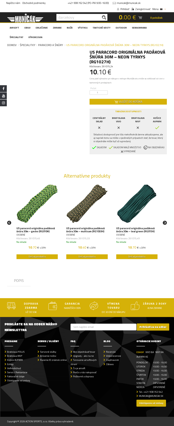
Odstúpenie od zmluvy (18, 380)
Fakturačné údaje (15, 376)
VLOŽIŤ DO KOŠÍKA (130, 101)
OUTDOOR (121, 27)
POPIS (19, 280)
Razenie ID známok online (53, 360)
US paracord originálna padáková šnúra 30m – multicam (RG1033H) (85, 230)
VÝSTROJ (83, 27)
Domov (11, 45)
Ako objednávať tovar (84, 352)
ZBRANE (57, 27)
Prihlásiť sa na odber (153, 327)
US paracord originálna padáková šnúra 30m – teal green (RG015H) (135, 230)
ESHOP (140, 352)
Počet (93, 88)
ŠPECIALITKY (16, 37)
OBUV (27, 27)
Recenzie (111, 352)
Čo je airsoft (79, 368)
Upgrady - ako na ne (83, 356)
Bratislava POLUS (16, 352)
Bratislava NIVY (14, 356)
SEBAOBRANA (139, 27)
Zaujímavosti (112, 360)
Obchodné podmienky (34, 3)
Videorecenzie (113, 356)
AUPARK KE (142, 356)
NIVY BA (159, 352)
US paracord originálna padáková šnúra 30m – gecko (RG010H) (35, 230)
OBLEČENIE (42, 27)
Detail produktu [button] (37, 257)
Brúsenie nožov (48, 356)
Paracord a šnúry (50, 45)
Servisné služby (48, 352)
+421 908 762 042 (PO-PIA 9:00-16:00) (88, 3)
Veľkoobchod (14, 368)
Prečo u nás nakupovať (85, 372)
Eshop (10, 364)
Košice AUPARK (15, 360)
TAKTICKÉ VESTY (101, 27)
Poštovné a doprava (83, 376)
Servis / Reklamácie (17, 372)
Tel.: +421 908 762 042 (151, 392)
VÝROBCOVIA (35, 37)
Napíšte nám (13, 3)
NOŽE (70, 27)
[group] (37, 222)
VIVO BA (149, 352)
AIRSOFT (14, 27)
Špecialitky (27, 45)
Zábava (110, 364)
